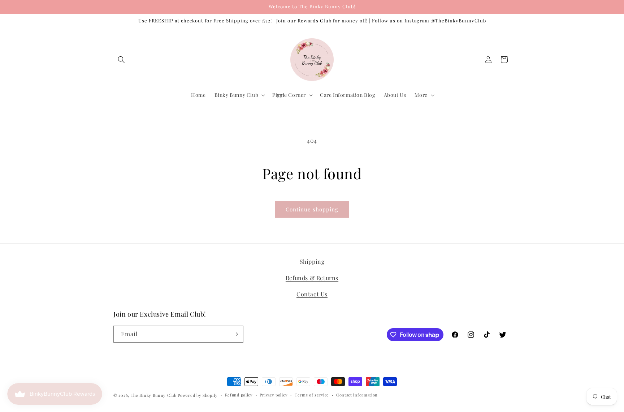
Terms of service (312, 395)
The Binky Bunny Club (154, 395)
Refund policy (239, 395)
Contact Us (312, 293)
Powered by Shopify (198, 395)
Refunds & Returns (312, 277)
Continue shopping (312, 209)
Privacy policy (273, 395)
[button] (121, 60)
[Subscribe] (235, 334)
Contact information (357, 395)
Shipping (312, 261)
